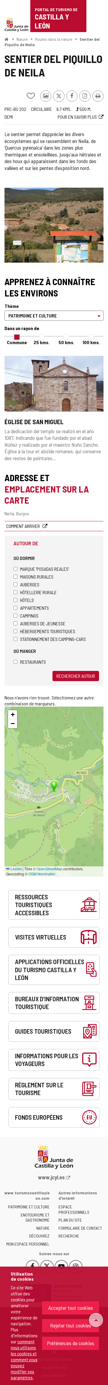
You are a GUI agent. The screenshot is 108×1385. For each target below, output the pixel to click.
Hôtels (27, 600)
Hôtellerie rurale (38, 592)
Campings (29, 615)
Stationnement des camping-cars (53, 639)
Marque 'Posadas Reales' (44, 569)
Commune (17, 342)
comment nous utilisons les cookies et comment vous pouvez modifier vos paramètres (24, 1359)
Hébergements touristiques (47, 631)
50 (66, 342)
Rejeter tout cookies (70, 1325)
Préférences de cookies (70, 1343)
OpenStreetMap (49, 868)
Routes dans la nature (53, 39)
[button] (12, 714)
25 (42, 342)
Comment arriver (23, 526)
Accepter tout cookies (70, 1307)
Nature (22, 39)
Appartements (34, 608)
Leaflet (16, 868)
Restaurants (33, 662)
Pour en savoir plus (77, 117)
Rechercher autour (75, 676)
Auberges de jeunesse (42, 623)
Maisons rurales (36, 576)
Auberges (29, 584)
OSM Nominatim (41, 873)
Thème (11, 306)
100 (91, 342)
